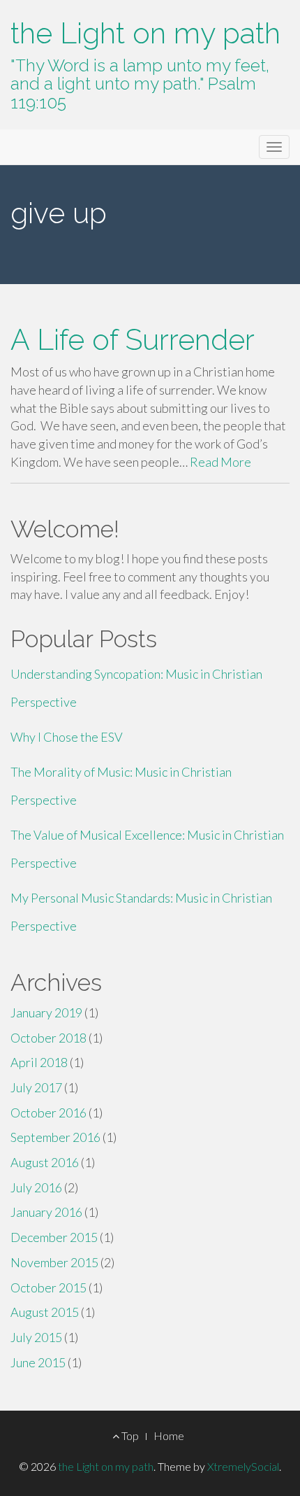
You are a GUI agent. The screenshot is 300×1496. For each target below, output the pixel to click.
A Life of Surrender (132, 340)
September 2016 (55, 1137)
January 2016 (46, 1212)
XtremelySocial (243, 1466)
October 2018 (48, 1037)
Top (129, 1435)
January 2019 (46, 1012)
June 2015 (38, 1362)
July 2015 (36, 1337)
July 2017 (36, 1087)
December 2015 (54, 1237)
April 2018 (39, 1062)
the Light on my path (145, 33)
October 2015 (48, 1287)
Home (168, 1435)
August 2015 (44, 1312)
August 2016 (44, 1162)
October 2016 (48, 1112)
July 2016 (36, 1187)
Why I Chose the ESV (66, 737)
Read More (220, 462)
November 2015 (54, 1262)
